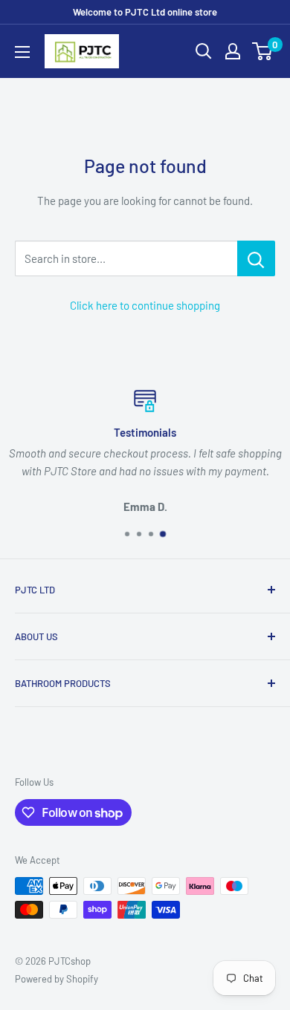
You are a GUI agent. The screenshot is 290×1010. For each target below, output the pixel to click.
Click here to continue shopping (145, 305)
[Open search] (204, 51)
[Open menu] (22, 52)
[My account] (232, 51)
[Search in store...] (256, 258)
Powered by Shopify (56, 979)
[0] (263, 51)
